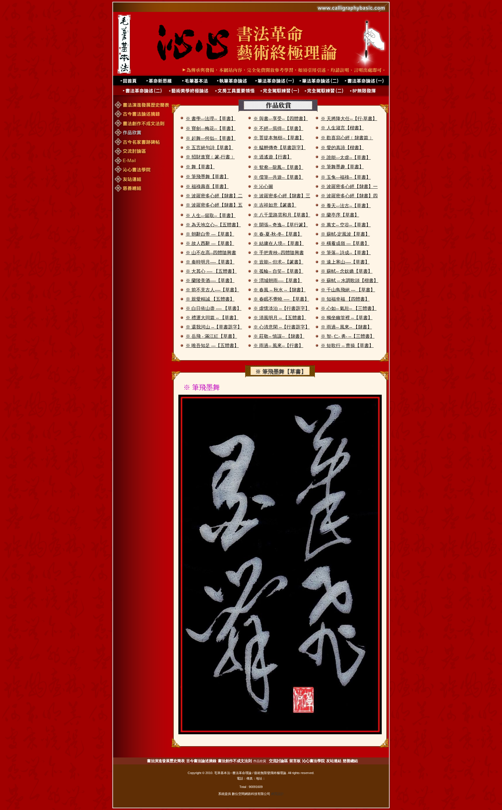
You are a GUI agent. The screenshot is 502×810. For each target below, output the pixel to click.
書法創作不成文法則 (235, 761)
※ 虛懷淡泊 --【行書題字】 (281, 308)
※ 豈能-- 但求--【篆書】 (278, 261)
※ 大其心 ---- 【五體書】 (211, 271)
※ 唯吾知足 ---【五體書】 (212, 345)
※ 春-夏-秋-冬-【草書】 (277, 234)
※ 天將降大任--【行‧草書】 (349, 118)
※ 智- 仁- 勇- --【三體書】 (347, 336)
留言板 (295, 761)
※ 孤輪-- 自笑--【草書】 (278, 271)
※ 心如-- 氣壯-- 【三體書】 (348, 308)
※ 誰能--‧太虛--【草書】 (346, 157)
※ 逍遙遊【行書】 (272, 156)
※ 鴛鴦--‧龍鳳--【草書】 (278, 167)
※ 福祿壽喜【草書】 (207, 186)
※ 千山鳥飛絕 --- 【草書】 (348, 289)
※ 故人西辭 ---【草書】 (210, 243)
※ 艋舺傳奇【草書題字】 (279, 147)
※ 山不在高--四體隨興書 (211, 252)
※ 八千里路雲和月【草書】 (281, 214)
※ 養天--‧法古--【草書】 (346, 205)
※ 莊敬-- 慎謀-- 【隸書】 (278, 336)
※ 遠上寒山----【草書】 (345, 261)
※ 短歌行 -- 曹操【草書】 (347, 345)
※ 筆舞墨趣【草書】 (342, 166)
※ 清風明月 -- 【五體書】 (279, 317)
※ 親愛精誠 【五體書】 (210, 299)
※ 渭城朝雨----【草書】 (277, 280)
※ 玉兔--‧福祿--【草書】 (346, 177)
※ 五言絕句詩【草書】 (209, 147)
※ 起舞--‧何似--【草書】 (211, 138)
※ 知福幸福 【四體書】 (345, 299)
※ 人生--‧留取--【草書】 (211, 215)
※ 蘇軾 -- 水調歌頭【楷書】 (349, 280)
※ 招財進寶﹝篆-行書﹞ (210, 156)
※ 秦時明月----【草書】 (210, 261)
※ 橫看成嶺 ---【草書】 (345, 243)
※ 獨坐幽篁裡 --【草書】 (346, 317)
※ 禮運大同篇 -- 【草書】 (212, 317)
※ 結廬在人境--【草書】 (278, 243)
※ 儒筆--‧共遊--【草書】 (278, 177)
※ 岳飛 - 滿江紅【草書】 (211, 336)
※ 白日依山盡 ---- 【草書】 (213, 308)
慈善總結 (350, 761)
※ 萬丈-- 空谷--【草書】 (346, 224)
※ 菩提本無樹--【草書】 (278, 137)
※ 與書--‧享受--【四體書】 (280, 118)
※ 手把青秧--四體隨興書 (278, 252)
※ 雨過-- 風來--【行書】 (278, 345)
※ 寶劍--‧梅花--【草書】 (211, 128)
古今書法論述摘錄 (201, 761)
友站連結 (333, 761)
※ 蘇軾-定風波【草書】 (345, 234)
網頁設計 (277, 793)
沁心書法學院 (313, 761)
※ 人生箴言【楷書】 (342, 127)
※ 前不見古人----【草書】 (212, 289)
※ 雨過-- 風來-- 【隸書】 (346, 326)
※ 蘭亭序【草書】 (340, 214)
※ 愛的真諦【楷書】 (342, 147)
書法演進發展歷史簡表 (166, 761)
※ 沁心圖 (263, 186)
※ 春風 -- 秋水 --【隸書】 (279, 289)
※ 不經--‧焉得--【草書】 (278, 128)
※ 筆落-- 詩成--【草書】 (346, 252)
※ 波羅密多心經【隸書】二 (214, 195)
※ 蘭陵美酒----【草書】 (210, 280)
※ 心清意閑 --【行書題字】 (281, 326)
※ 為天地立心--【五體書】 (213, 224)
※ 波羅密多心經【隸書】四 (349, 195)
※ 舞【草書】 (200, 166)
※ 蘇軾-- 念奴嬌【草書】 (346, 271)
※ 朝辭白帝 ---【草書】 (210, 234)
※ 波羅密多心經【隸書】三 (281, 195)
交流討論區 (278, 761)
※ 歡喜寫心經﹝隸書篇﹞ (347, 137)
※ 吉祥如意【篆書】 (274, 205)
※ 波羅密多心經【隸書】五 (214, 205)
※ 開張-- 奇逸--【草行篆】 (280, 224)
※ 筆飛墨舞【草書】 (207, 176)
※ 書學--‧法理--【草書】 (211, 118)
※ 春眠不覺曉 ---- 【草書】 (281, 299)
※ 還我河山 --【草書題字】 (214, 326)
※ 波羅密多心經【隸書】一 (349, 186)
